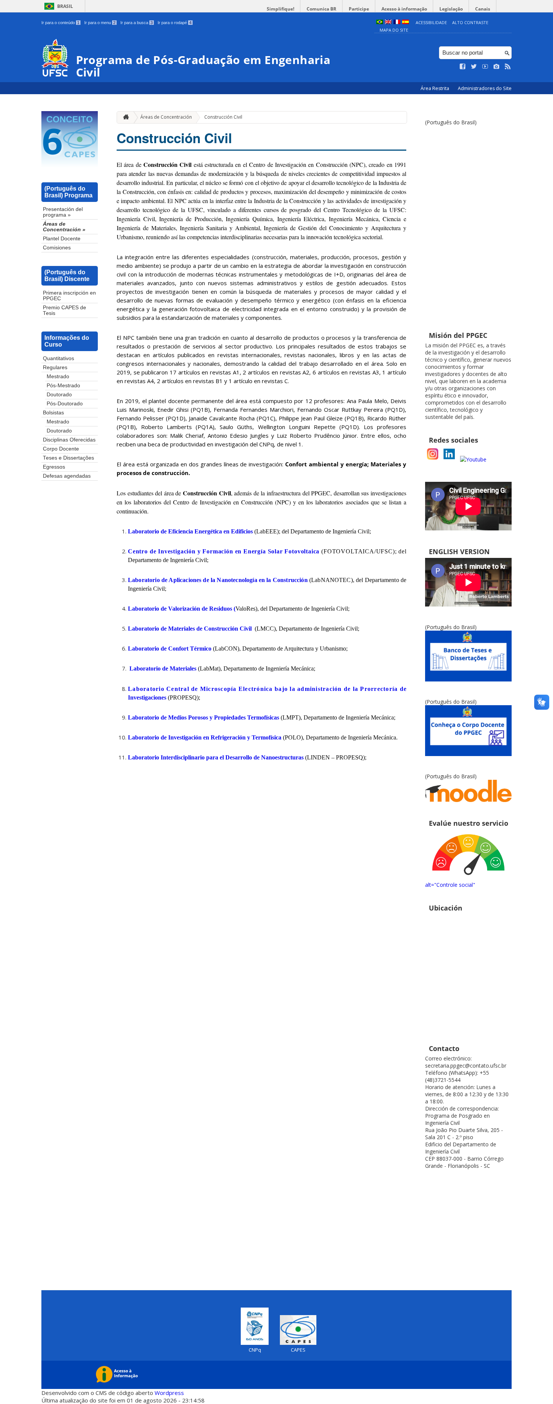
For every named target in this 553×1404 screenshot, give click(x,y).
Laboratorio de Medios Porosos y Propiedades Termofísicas (204, 717)
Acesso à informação (404, 9)
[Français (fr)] (396, 22)
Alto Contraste (470, 22)
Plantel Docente (62, 238)
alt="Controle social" (450, 884)
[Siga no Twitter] (474, 67)
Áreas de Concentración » (64, 226)
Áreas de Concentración (166, 117)
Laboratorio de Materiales (163, 668)
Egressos (54, 467)
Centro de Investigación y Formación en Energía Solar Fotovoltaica (223, 551)
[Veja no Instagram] (497, 67)
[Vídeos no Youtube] (485, 67)
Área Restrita (435, 88)
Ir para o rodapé (174, 22)
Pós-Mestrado (63, 385)
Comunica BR (321, 9)
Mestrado (58, 376)
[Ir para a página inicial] (124, 117)
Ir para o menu (99, 22)
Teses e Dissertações (68, 458)
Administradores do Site (485, 88)
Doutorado (59, 394)
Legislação (451, 9)
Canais (482, 9)
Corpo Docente (61, 449)
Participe (359, 9)
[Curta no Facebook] (463, 67)
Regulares (55, 367)
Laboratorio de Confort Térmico (169, 648)
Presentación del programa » (63, 212)
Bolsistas (53, 413)
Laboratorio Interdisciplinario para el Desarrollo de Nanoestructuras (216, 757)
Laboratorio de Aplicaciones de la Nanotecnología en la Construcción (218, 580)
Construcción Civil (223, 117)
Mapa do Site (394, 30)
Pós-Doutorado (65, 403)
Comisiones (57, 248)
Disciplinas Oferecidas (69, 440)
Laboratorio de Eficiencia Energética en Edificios (190, 531)
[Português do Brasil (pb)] (379, 22)
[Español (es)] (405, 22)
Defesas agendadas (67, 476)
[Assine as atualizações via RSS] (508, 67)
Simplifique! (280, 9)
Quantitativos (58, 358)
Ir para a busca (136, 22)
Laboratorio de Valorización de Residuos (180, 608)
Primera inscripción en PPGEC (69, 295)
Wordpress (169, 1392)
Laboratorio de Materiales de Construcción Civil (190, 628)
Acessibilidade (431, 22)
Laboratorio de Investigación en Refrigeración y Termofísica (204, 737)
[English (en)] (388, 22)
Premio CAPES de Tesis (64, 310)
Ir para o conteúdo (60, 22)
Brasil (65, 6)
